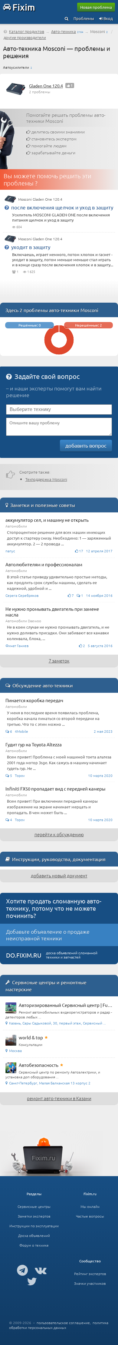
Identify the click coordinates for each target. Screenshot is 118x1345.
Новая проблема (96, 7)
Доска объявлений (34, 1235)
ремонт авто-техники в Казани (59, 1098)
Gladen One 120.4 (46, 85)
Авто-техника (63, 31)
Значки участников (90, 1283)
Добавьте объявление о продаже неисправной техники (48, 935)
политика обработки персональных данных (58, 1325)
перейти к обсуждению (59, 834)
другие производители (25, 37)
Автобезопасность (38, 1065)
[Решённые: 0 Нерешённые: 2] (59, 353)
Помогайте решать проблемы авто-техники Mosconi (66, 117)
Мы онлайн (90, 1206)
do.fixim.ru (23, 955)
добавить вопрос (86, 445)
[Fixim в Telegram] (22, 1270)
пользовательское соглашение (63, 1322)
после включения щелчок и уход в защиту (62, 207)
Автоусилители (16, 67)
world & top (31, 1037)
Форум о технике (34, 1245)
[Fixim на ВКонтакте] (41, 1270)
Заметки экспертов (34, 1216)
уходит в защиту (30, 247)
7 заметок (59, 660)
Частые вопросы (90, 1216)
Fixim (23, 7)
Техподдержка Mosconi (46, 479)
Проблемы (84, 18)
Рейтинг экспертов (90, 1273)
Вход (108, 18)
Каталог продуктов (26, 31)
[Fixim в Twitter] (32, 1281)
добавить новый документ (59, 875)
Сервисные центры (34, 1206)
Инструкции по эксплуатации (34, 1225)
